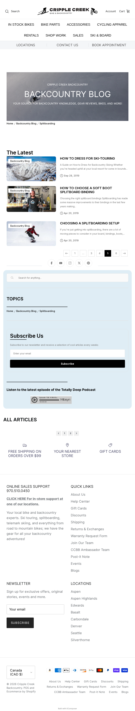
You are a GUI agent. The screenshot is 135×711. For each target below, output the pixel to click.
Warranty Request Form (89, 536)
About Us (78, 494)
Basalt (75, 612)
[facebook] (51, 263)
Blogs (75, 570)
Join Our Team (82, 543)
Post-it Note (80, 557)
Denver (76, 626)
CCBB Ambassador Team (90, 550)
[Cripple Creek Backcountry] (68, 11)
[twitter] (79, 263)
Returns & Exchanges (87, 529)
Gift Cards (79, 508)
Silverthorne (80, 640)
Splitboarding (47, 123)
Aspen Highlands (84, 598)
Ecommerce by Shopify (21, 691)
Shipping (77, 522)
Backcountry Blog (26, 123)
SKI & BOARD (100, 35)
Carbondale (80, 619)
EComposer (72, 708)
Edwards (77, 605)
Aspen (76, 592)
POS (26, 687)
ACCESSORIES (78, 24)
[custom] (88, 263)
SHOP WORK (56, 35)
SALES (78, 35)
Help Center (80, 501)
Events (76, 564)
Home (10, 123)
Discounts (78, 515)
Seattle (76, 633)
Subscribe (20, 622)
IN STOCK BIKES (21, 24)
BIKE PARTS (50, 24)
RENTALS (31, 35)
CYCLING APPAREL (112, 24)
